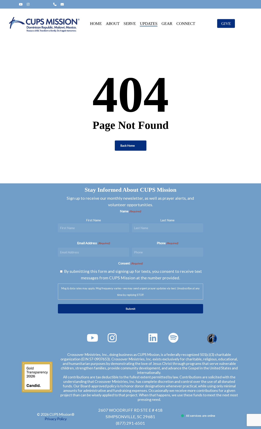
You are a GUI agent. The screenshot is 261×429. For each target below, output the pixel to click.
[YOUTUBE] (21, 4)
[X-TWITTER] (7, 4)
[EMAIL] (62, 4)
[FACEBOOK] (13, 4)
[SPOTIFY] (35, 4)
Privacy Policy (56, 419)
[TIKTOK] (41, 4)
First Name (93, 220)
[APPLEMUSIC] (48, 4)
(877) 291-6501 (130, 423)
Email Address (93, 243)
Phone (167, 243)
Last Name (167, 220)
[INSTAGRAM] (28, 4)
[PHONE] (54, 4)
